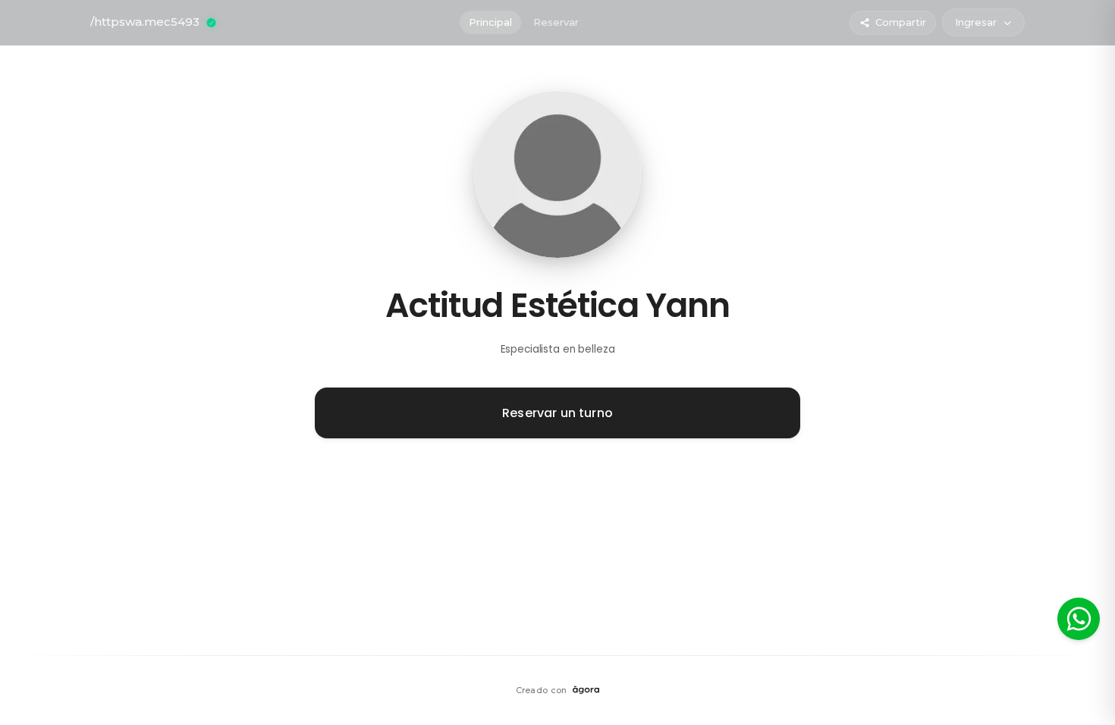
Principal (490, 22)
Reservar (556, 22)
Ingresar (976, 22)
